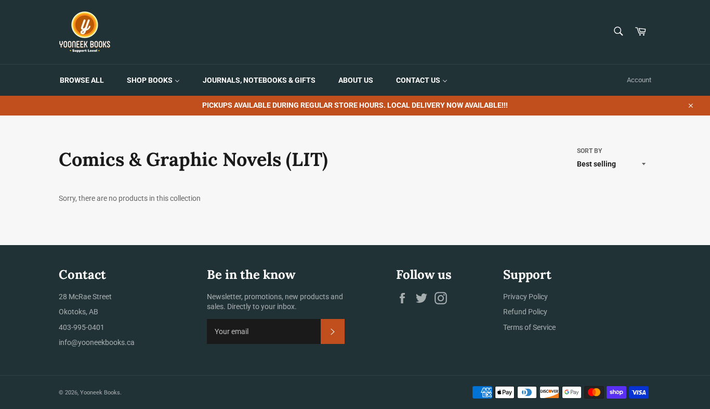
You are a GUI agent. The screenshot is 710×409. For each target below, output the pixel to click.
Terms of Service (529, 327)
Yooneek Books (100, 392)
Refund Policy (525, 312)
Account (639, 80)
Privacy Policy (525, 296)
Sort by (589, 151)
